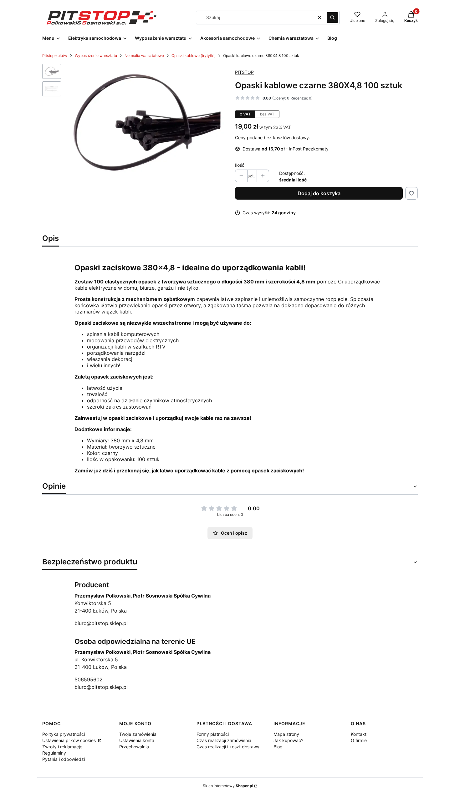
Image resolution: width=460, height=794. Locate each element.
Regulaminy (54, 753)
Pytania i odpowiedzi (63, 759)
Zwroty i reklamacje (62, 746)
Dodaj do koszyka (319, 193)
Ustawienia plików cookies (69, 740)
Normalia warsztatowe (144, 55)
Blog (278, 746)
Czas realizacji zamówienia (224, 740)
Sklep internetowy (228, 785)
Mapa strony (286, 734)
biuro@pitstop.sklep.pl (101, 623)
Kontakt (358, 734)
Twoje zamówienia (137, 734)
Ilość (239, 165)
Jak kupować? (288, 740)
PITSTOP (244, 72)
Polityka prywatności (63, 734)
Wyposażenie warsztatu (96, 55)
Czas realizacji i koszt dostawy (228, 746)
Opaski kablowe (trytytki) (193, 55)
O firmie (359, 740)
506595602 (88, 679)
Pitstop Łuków (54, 55)
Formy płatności (213, 734)
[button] (332, 17)
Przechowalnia (134, 746)
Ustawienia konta (136, 740)
